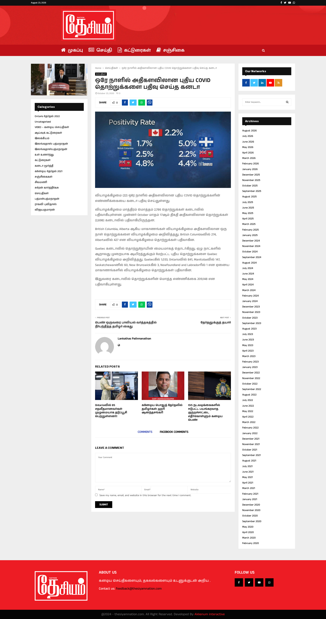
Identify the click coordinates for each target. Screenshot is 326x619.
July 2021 (247, 466)
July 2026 (247, 136)
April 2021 (247, 483)
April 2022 (248, 417)
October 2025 (250, 186)
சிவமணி (41, 182)
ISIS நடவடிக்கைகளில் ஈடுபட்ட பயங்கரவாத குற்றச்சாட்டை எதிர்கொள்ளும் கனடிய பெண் (205, 412)
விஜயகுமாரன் (45, 210)
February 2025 (250, 230)
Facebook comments (174, 432)
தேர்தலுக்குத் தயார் (216, 322)
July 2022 (247, 400)
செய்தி (103, 50)
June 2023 (248, 340)
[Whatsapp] (269, 582)
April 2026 (248, 153)
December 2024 (251, 241)
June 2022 (248, 406)
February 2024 (250, 296)
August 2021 (249, 461)
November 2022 (251, 378)
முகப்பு (75, 50)
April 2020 (248, 532)
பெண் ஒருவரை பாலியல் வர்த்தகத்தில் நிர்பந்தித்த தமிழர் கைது (126, 324)
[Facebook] (239, 582)
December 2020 (251, 505)
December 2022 (251, 373)
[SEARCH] (287, 102)
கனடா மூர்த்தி (44, 166)
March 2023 (248, 356)
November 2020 (251, 510)
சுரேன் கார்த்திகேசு (47, 188)
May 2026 (247, 147)
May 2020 (247, 527)
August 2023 (249, 329)
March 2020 (249, 538)
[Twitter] (249, 582)
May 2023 (247, 345)
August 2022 (249, 395)
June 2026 (248, 142)
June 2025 (248, 208)
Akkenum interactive (210, 614)
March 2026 (249, 158)
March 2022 (248, 422)
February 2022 (250, 428)
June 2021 (248, 472)
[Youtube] (259, 582)
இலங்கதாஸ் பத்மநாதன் (51, 144)
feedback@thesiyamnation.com (139, 588)
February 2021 (250, 494)
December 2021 (250, 439)
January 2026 (250, 169)
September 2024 (251, 257)
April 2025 (248, 219)
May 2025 (247, 213)
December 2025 (251, 175)
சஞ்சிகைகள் (43, 177)
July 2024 (247, 268)
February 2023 (250, 362)
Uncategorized (43, 122)
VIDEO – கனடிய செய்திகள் (52, 127)
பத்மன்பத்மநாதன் (47, 199)
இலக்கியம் (42, 138)
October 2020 (250, 516)
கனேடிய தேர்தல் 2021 (48, 171)
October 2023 (250, 318)
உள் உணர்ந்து (44, 155)
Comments (145, 432)
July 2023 (247, 334)
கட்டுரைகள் (137, 50)
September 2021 (251, 455)
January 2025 (250, 235)
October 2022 (250, 384)
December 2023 (251, 307)
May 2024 (247, 279)
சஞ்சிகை (173, 50)
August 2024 (249, 263)
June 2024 (248, 274)
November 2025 (251, 180)
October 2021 (249, 450)
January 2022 (250, 433)
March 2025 (248, 224)
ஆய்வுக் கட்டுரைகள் (48, 133)
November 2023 (251, 312)
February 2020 (250, 543)
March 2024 (248, 290)
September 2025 (251, 191)
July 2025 (247, 202)
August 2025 (249, 196)
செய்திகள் (101, 74)
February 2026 (250, 163)
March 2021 (248, 488)
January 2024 (250, 301)
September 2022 (251, 389)
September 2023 (251, 323)
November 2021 (251, 444)
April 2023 (248, 351)
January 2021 (249, 499)
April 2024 (248, 285)
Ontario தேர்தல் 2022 (47, 116)
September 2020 (251, 521)
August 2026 (249, 131)
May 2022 (247, 411)
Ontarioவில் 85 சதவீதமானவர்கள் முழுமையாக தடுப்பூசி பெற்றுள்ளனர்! (111, 410)
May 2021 (247, 477)
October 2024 (250, 252)
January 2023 (250, 367)
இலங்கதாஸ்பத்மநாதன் (51, 149)
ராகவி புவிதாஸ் (46, 204)
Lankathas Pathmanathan (134, 339)
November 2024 (251, 246)
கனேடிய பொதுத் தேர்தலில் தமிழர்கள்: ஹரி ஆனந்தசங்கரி (162, 408)
